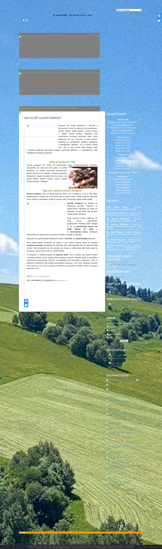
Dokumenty (76, 71)
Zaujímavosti (48, 34)
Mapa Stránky (113, 315)
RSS (140, 315)
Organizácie (90, 71)
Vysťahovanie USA (56, 108)
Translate (135, 12)
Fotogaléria (64, 34)
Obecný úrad (41, 71)
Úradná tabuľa (59, 71)
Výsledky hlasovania (117, 345)
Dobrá (111, 331)
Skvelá (112, 327)
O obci (22, 34)
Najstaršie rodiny (30, 110)
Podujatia (33, 34)
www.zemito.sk (61, 280)
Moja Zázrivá (26, 108)
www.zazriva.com (104, 547)
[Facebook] (62, 301)
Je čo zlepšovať (115, 334)
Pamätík (73, 108)
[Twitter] (62, 305)
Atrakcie (39, 108)
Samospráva (25, 71)
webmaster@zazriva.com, (61, 547)
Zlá (110, 338)
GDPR (75, 34)
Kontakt (85, 34)
